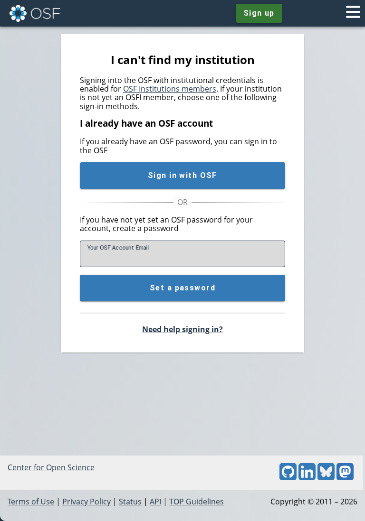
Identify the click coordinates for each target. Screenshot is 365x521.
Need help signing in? (182, 329)
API (155, 501)
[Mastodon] (345, 477)
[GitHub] (288, 477)
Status (130, 501)
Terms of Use (31, 501)
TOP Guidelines (196, 501)
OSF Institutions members (169, 89)
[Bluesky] (326, 477)
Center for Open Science (51, 467)
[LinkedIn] (307, 477)
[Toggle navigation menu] (353, 13)
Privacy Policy (86, 501)
